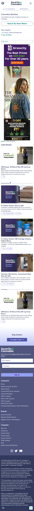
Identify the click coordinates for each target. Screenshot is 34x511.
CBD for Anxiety (6, 396)
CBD (4, 176)
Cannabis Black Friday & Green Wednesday (14, 406)
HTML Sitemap (5, 440)
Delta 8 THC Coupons (7, 398)
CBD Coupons (5, 389)
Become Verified (6, 414)
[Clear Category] (2, 32)
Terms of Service (6, 438)
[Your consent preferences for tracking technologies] (31, 508)
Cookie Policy (5, 433)
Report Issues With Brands (9, 445)
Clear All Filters (7, 35)
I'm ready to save (16, 339)
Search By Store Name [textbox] (17, 23)
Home (3, 141)
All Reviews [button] (4, 41)
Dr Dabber (19, 213)
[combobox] (17, 23)
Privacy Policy (5, 435)
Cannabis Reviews (6, 394)
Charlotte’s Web (11, 283)
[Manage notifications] (3, 507)
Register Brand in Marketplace (10, 419)
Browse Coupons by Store (9, 386)
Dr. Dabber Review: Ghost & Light (12, 205)
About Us (4, 428)
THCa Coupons (5, 401)
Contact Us (4, 431)
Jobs (2, 443)
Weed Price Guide (7, 403)
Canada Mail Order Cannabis (10, 391)
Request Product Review (8, 417)
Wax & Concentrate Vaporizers (8, 213)
